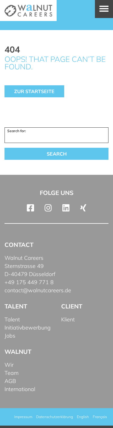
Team (12, 372)
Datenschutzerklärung (54, 416)
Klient (68, 319)
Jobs (10, 335)
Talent (12, 319)
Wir (9, 364)
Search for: (16, 131)
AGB (10, 381)
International (20, 389)
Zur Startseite (34, 91)
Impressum (23, 416)
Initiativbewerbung (28, 327)
